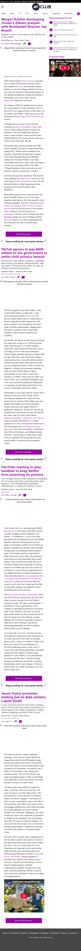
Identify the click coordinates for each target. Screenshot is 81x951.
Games (45, 13)
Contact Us (74, 933)
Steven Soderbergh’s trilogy (26, 127)
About (5, 933)
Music (36, 13)
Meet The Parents (23, 181)
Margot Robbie (15, 44)
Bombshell (8, 100)
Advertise (24, 933)
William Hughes (8, 271)
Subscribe (56, 13)
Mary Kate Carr (8, 40)
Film (27, 13)
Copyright (55, 933)
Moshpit (40, 1)
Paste (2, 1)
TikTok (12, 277)
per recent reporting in (23, 594)
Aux (2, 44)
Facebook (45, 933)
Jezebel (17, 1)
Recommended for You (61, 18)
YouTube (13, 495)
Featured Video (57, 57)
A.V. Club (9, 1)
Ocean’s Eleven (27, 81)
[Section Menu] (2, 6)
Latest (3, 13)
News (12, 13)
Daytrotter (32, 1)
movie (18, 86)
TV (20, 13)
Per (30, 316)
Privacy (64, 933)
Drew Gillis (7, 716)
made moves (12, 531)
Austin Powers (25, 178)
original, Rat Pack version (30, 116)
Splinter (24, 1)
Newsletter (68, 13)
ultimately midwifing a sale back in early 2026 (23, 418)
